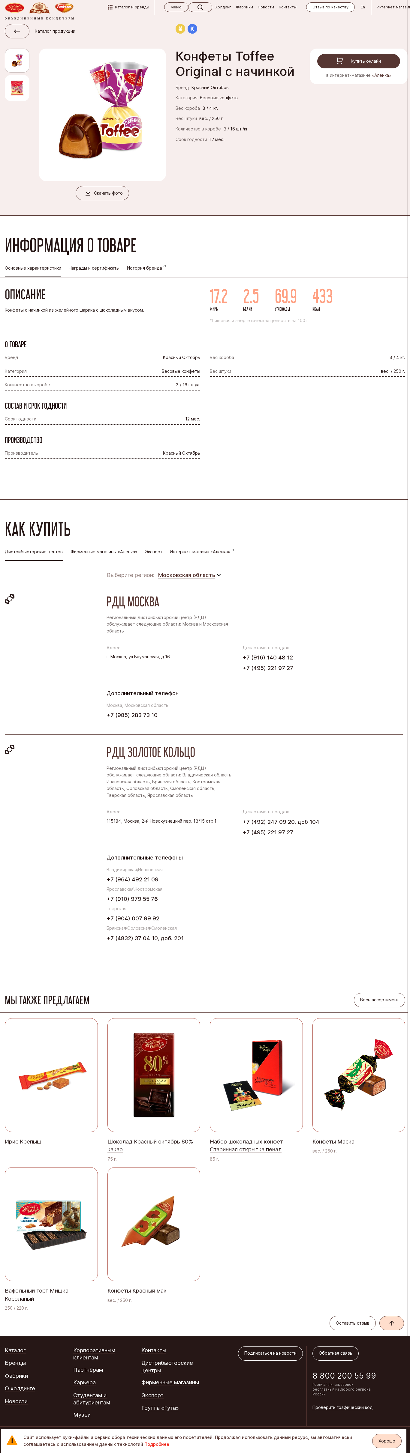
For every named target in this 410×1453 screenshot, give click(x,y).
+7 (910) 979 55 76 (132, 898)
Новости (266, 7)
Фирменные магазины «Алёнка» (104, 552)
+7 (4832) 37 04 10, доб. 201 (145, 938)
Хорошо (386, 1441)
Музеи (82, 1414)
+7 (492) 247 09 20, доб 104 (281, 821)
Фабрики (244, 7)
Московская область (186, 575)
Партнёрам (88, 1369)
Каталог (15, 1350)
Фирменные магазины (170, 1382)
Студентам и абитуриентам (91, 1399)
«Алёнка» (381, 75)
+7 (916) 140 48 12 (268, 657)
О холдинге (20, 1388)
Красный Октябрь (210, 87)
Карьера (84, 1382)
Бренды (15, 1362)
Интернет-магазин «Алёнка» (200, 552)
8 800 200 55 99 (344, 1375)
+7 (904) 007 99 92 (133, 918)
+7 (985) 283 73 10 (132, 715)
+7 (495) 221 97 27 (268, 668)
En (363, 7)
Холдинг (223, 7)
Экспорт (153, 552)
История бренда (144, 268)
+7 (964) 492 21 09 (132, 879)
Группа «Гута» (160, 1407)
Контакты (288, 7)
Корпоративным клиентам (94, 1354)
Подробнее (156, 1444)
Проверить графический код (342, 1407)
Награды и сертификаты (94, 268)
